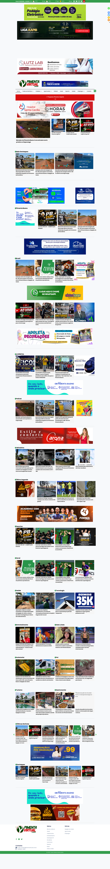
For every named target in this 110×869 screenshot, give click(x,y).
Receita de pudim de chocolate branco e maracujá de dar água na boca (84, 706)
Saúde (73, 91)
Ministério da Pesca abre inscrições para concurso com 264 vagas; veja (85, 494)
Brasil (18, 258)
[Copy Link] (109, 17)
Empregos (80, 91)
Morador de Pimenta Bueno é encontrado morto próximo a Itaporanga (24, 414)
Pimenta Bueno (22, 208)
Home (18, 91)
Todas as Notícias (27, 91)
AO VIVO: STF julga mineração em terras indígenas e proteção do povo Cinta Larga (25, 316)
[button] (95, 91)
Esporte (67, 91)
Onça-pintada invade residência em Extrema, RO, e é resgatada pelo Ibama (85, 673)
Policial (56, 91)
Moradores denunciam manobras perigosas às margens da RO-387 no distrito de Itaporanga (64, 171)
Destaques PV (50, 833)
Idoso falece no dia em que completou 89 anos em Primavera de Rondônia (65, 463)
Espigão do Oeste (69, 824)
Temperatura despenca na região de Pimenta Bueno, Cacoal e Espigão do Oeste (25, 706)
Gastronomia (50, 828)
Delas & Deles (50, 844)
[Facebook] (109, 12)
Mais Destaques (22, 152)
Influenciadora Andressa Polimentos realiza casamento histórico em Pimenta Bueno (64, 641)
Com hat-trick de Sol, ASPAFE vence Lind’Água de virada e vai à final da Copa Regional (45, 541)
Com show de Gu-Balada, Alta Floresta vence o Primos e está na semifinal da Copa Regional (84, 574)
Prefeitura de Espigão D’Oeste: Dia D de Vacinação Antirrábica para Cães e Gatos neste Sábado (65, 673)
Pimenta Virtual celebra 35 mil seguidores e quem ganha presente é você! (84, 606)
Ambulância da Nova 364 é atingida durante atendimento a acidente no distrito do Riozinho (45, 673)
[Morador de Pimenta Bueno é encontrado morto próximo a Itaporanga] (33, 128)
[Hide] (109, 22)
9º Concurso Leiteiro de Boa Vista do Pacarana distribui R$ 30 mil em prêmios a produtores (45, 278)
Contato (89, 91)
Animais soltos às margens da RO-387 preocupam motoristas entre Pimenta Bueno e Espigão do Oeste (74, 775)
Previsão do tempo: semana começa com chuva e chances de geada (46, 494)
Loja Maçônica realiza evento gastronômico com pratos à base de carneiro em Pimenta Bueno (65, 706)
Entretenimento (51, 830)
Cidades (38, 91)
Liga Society (47, 91)
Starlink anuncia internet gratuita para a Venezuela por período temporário (65, 606)
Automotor (49, 837)
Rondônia (49, 835)
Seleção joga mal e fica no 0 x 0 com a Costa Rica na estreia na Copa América (65, 494)
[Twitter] (109, 15)
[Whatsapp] (109, 8)
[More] (109, 20)
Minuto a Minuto (51, 824)
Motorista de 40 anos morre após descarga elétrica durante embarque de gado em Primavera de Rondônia (61, 775)
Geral (61, 91)
